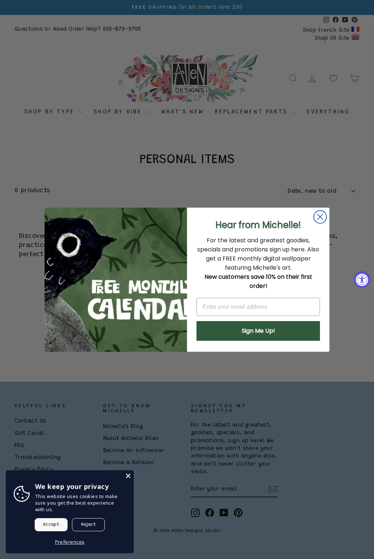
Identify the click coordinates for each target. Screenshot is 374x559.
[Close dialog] (320, 217)
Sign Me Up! (258, 331)
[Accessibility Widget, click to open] (362, 279)
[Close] (128, 475)
